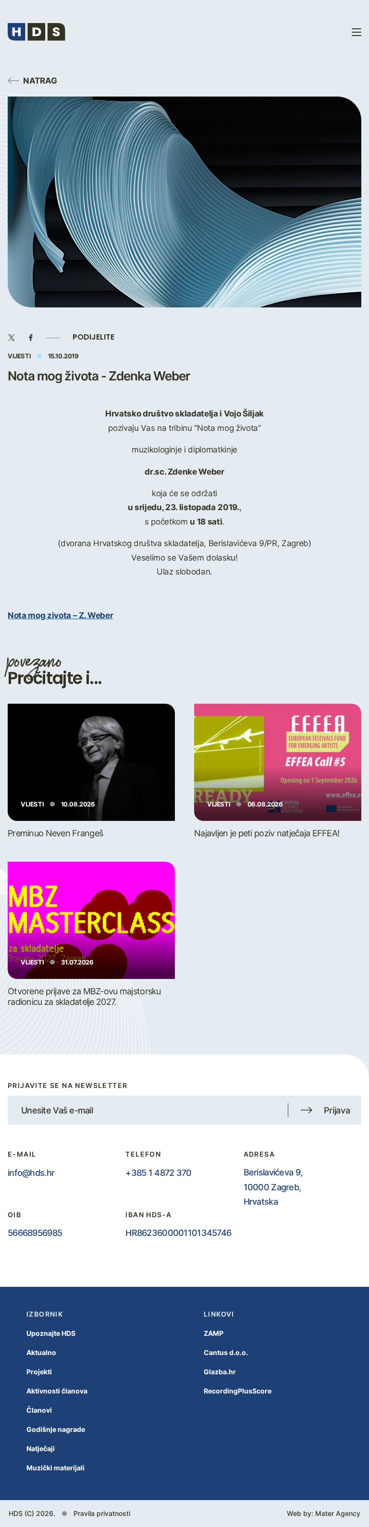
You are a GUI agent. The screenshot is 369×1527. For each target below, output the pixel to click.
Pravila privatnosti (102, 1513)
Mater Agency (337, 1513)
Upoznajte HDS (50, 1333)
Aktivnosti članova (56, 1390)
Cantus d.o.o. (226, 1352)
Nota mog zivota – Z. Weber (60, 615)
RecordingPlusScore (237, 1390)
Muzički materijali (55, 1467)
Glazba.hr (220, 1371)
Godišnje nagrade (55, 1429)
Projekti (39, 1371)
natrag (40, 80)
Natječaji (40, 1448)
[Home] (36, 32)
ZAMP (213, 1333)
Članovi (39, 1410)
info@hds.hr (31, 1172)
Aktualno (41, 1352)
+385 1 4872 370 (158, 1172)
